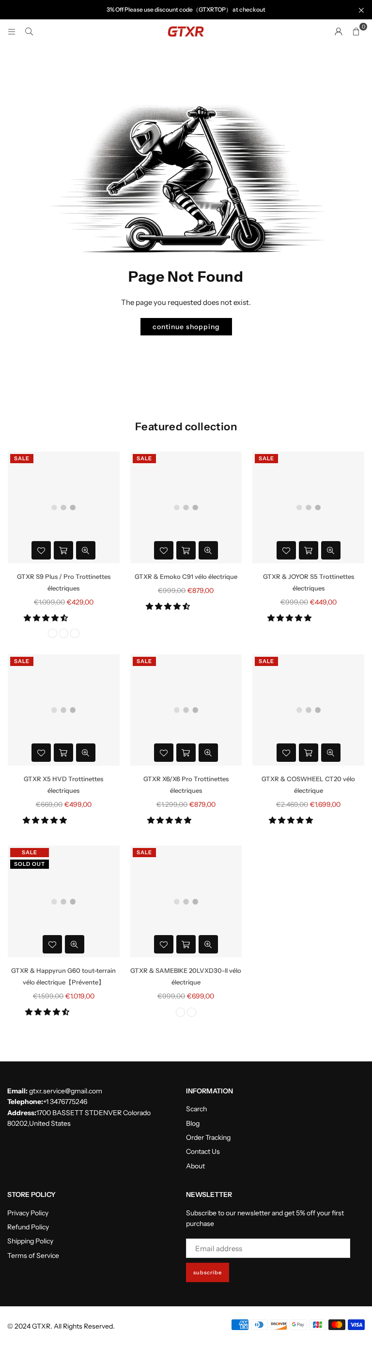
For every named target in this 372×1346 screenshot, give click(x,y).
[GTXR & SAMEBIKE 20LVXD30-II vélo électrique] (186, 901)
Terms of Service (33, 1255)
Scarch (196, 1108)
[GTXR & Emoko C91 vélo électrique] (186, 507)
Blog (193, 1123)
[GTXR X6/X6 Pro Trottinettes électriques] (186, 710)
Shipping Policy (30, 1241)
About (195, 1166)
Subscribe (207, 1272)
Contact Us (203, 1151)
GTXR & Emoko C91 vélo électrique (186, 576)
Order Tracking (208, 1137)
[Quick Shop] (63, 550)
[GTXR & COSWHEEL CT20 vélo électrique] (308, 710)
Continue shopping (186, 326)
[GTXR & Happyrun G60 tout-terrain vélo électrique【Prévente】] (64, 901)
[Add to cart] (186, 550)
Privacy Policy (27, 1213)
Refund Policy (28, 1227)
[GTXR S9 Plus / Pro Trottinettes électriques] (64, 507)
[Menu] (11, 31)
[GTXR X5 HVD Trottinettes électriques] (64, 710)
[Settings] (338, 31)
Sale (22, 458)
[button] (46, 617)
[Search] (29, 31)
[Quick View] (85, 550)
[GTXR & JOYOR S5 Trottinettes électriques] (308, 507)
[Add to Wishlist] (41, 550)
